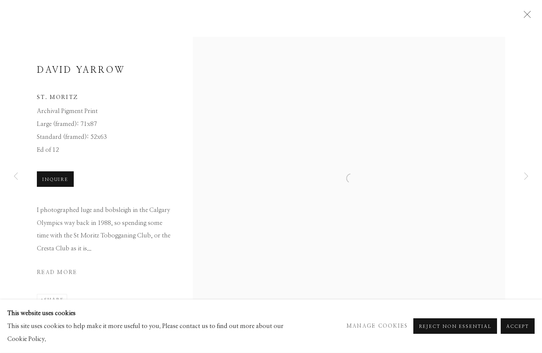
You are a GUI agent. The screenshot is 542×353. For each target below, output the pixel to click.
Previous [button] (16, 176)
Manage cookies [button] (377, 326)
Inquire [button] (55, 179)
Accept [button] (517, 327)
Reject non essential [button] (455, 327)
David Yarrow (81, 70)
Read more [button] (57, 272)
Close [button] (525, 16)
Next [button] (526, 176)
